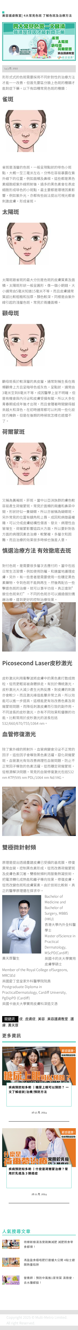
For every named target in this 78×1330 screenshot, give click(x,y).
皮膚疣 (30, 1019)
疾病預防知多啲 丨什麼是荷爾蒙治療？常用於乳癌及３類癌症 (38, 1171)
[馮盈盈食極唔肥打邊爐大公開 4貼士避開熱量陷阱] (11, 1261)
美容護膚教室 (57, 1019)
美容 (41, 1019)
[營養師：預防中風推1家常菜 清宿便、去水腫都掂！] (11, 1279)
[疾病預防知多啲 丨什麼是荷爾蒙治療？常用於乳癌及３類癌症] (39, 1147)
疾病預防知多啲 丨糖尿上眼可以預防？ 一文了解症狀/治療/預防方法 (39, 1089)
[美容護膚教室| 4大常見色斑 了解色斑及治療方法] (39, 40)
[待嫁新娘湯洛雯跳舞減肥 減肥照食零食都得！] (11, 1243)
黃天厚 (13, 1025)
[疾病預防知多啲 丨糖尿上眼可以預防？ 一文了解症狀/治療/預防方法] (39, 1065)
